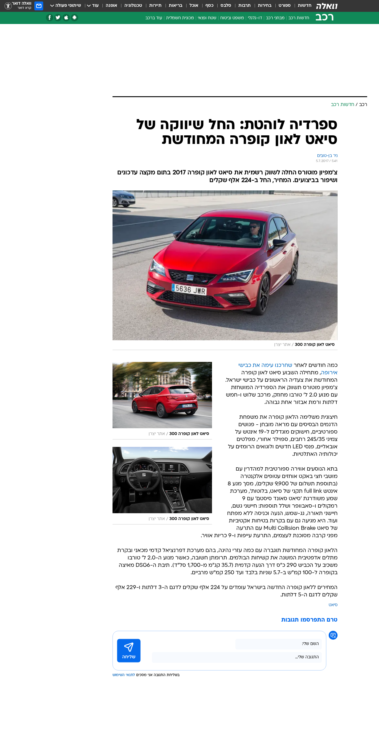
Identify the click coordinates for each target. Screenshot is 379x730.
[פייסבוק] (49, 17)
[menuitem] (301, 6)
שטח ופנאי (207, 18)
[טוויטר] (58, 17)
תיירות (155, 6)
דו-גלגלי (255, 18)
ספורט (285, 6)
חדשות (304, 6)
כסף (209, 6)
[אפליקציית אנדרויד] (74, 17)
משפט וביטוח (232, 18)
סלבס (226, 6)
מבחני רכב (275, 18)
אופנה (111, 6)
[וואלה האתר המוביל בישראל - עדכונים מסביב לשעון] (327, 6)
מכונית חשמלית (180, 18)
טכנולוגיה (133, 6)
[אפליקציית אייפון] (66, 17)
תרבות (244, 6)
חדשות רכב (298, 18)
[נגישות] (8, 6)
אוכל (194, 6)
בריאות (175, 6)
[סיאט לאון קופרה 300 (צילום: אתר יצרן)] (225, 270)
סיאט (333, 605)
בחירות (265, 6)
